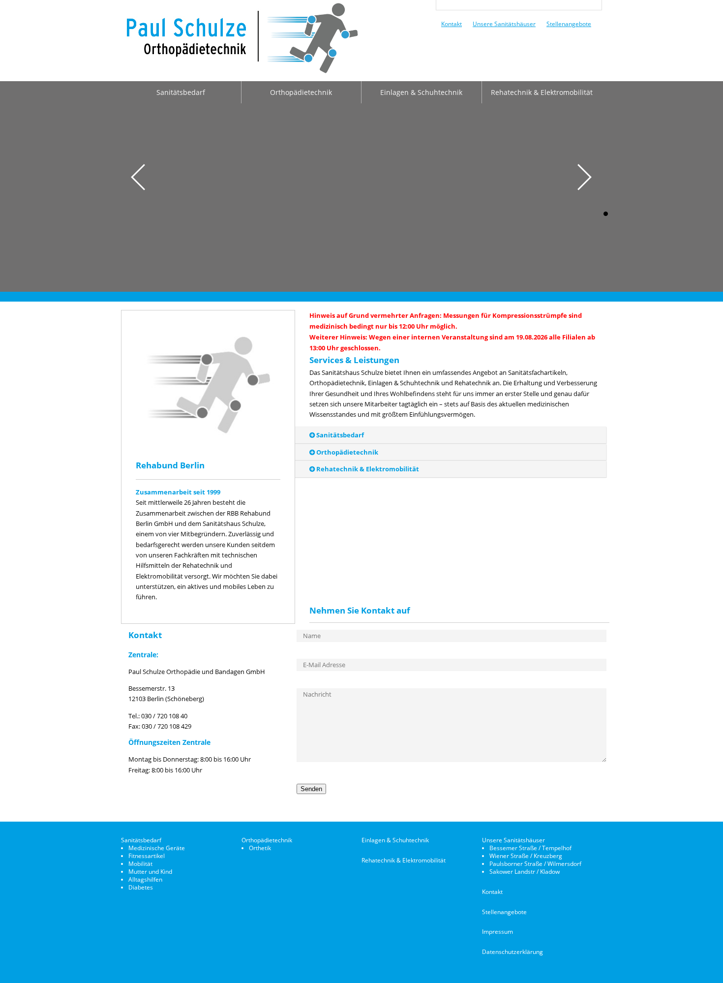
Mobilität (140, 864)
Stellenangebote (568, 24)
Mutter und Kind (150, 871)
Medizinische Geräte (156, 848)
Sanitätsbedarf (180, 92)
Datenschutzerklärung (512, 952)
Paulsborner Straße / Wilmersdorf (535, 864)
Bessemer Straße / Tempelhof (530, 848)
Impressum (497, 931)
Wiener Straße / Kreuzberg (525, 856)
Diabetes (140, 887)
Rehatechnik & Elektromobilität (542, 92)
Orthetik (260, 848)
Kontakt (451, 24)
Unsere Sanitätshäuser (504, 24)
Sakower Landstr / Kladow (524, 871)
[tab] (366, 435)
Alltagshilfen (145, 879)
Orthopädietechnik (301, 92)
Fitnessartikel (146, 856)
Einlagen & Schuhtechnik (421, 92)
